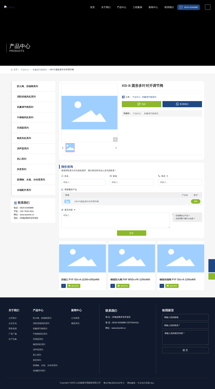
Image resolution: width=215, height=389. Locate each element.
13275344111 (132, 322)
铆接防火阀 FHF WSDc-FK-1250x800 (130, 279)
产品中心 (19, 46)
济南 (148, 383)
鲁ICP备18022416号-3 (114, 383)
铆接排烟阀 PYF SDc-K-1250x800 (178, 279)
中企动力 (141, 383)
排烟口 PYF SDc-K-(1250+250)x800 (80, 279)
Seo (152, 383)
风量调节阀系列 (40, 70)
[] (207, 7)
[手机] (211, 262)
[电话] (211, 269)
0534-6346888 (119, 322)
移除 (195, 201)
